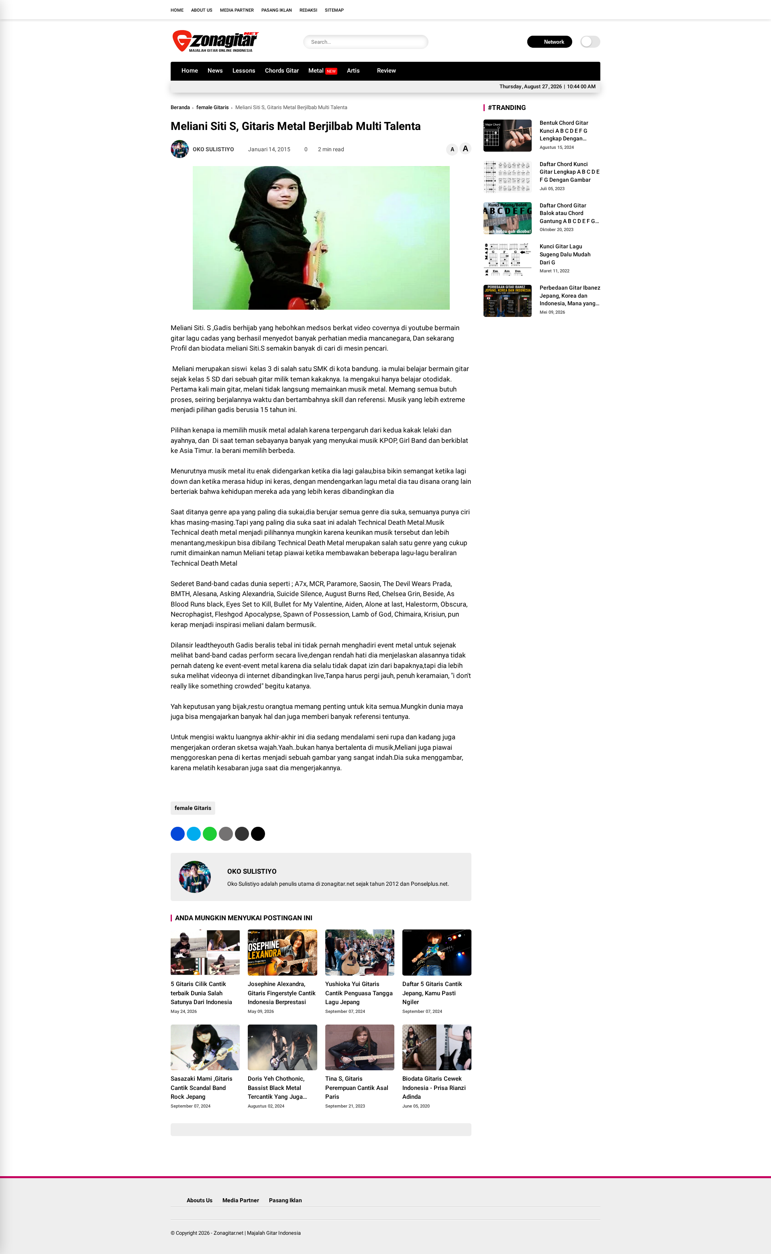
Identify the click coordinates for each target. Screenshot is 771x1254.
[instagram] (572, 9)
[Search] (420, 42)
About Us (201, 10)
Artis (353, 70)
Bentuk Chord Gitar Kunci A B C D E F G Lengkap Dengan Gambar (564, 131)
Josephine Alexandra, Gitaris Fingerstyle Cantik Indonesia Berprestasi (282, 993)
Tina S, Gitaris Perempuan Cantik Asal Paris (356, 1087)
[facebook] (548, 9)
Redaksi (308, 10)
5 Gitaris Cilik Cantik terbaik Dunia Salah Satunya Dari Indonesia (201, 993)
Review (386, 70)
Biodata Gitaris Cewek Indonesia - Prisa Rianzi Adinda (434, 1087)
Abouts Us (199, 1200)
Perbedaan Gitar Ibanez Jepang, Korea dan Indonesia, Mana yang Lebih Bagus (570, 296)
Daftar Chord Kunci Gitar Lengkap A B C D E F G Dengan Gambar (570, 172)
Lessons (244, 70)
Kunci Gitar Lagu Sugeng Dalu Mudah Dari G (565, 254)
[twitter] (560, 9)
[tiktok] (596, 9)
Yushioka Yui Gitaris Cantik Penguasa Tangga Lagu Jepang (359, 993)
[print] (226, 834)
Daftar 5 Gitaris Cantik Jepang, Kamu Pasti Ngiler (432, 993)
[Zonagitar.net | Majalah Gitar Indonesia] (216, 51)
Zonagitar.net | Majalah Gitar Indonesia (257, 1233)
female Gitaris (212, 107)
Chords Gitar (282, 70)
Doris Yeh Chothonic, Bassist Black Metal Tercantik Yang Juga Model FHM (276, 1088)
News (215, 70)
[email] (242, 834)
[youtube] (584, 9)
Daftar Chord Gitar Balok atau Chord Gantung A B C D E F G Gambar (567, 213)
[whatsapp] (210, 834)
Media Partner (237, 10)
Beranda (180, 107)
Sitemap (334, 10)
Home (177, 10)
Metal (322, 70)
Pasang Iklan (276, 10)
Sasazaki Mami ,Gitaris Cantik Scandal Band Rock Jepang (202, 1087)
